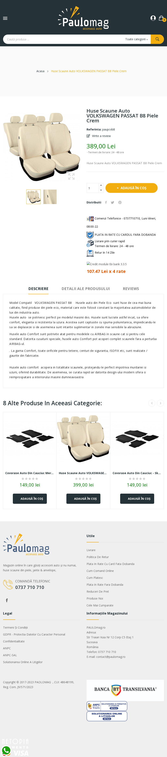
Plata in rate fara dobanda (105, 584)
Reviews (131, 288)
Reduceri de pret (98, 591)
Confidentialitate (14, 641)
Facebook (6, 600)
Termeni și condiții (15, 627)
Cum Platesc (95, 578)
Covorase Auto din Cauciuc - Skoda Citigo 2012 (137, 473)
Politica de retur (98, 557)
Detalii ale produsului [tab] (86, 288)
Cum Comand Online (100, 571)
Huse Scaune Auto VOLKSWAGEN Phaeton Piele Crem (83, 473)
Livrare (91, 550)
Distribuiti (106, 202)
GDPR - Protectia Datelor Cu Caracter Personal (34, 634)
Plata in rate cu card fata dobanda (110, 564)
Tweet (112, 202)
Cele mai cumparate (100, 605)
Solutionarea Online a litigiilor (23, 662)
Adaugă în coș (133, 188)
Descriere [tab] (38, 288)
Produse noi (95, 598)
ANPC (7, 648)
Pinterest (120, 202)
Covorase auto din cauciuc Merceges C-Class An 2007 (29, 473)
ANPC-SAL (10, 655)
